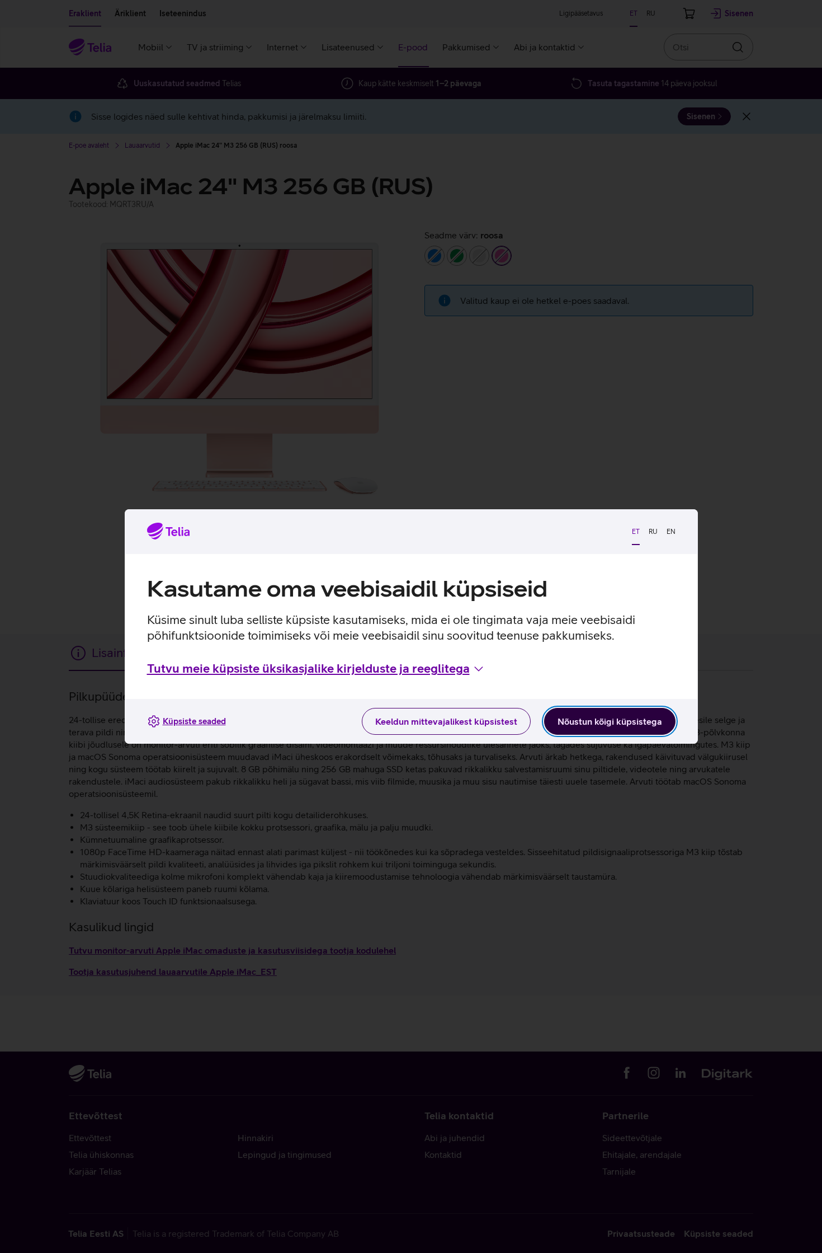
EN (671, 532)
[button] (316, 669)
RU (653, 532)
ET (636, 532)
